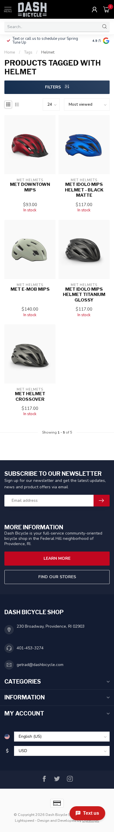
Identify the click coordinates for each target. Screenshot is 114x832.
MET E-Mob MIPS (30, 289)
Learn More (57, 558)
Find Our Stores (57, 577)
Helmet (47, 52)
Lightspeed (24, 820)
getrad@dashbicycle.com (40, 664)
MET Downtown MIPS (30, 187)
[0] (106, 9)
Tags (28, 52)
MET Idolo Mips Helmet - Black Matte (84, 190)
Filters (53, 87)
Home (9, 52)
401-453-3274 (30, 648)
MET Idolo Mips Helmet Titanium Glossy (84, 295)
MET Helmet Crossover (30, 396)
